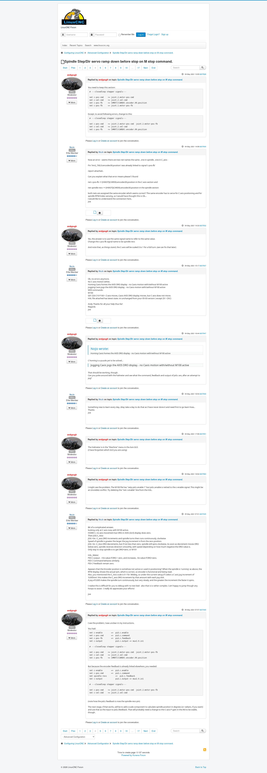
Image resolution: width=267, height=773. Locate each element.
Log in (141, 34)
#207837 (203, 265)
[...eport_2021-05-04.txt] (95, 212)
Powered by (126, 755)
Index (64, 45)
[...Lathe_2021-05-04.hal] (95, 320)
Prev (73, 67)
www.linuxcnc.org (101, 45)
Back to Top (200, 767)
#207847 (203, 333)
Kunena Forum (139, 755)
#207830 (203, 146)
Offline (72, 92)
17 (138, 67)
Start (65, 67)
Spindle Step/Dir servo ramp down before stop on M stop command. (150, 79)
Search (88, 45)
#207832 (203, 225)
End (153, 67)
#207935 (203, 514)
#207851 (203, 434)
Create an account (109, 140)
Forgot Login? (153, 34)
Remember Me (127, 34)
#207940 (203, 609)
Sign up (165, 34)
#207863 (203, 474)
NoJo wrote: (100, 348)
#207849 (203, 394)
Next (146, 67)
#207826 (203, 74)
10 (126, 67)
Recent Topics (76, 45)
